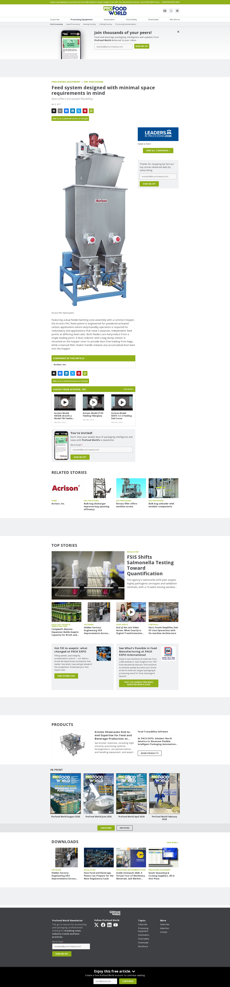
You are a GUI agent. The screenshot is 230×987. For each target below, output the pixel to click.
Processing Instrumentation (130, 870)
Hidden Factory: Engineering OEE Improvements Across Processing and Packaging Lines (98, 630)
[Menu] (177, 10)
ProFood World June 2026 (99, 816)
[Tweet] (78, 110)
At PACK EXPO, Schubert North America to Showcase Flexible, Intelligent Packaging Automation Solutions (157, 741)
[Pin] (85, 110)
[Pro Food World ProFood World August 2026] (65, 793)
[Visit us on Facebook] (103, 924)
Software (89, 624)
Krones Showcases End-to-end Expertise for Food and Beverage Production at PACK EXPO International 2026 (113, 735)
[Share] (66, 110)
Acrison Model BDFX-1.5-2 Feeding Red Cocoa (121, 416)
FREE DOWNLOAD (66, 676)
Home (54, 500)
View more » (129, 389)
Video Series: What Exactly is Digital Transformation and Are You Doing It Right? (129, 630)
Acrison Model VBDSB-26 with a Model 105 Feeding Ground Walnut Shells (64, 416)
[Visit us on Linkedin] (109, 924)
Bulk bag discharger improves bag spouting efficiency (96, 506)
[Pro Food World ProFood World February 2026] (164, 793)
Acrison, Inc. (60, 364)
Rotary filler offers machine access (126, 505)
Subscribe (106, 828)
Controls (153, 624)
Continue (127, 981)
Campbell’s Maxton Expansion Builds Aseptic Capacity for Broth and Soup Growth (65, 632)
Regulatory (133, 552)
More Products (149, 753)
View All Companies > (158, 150)
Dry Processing (93, 81)
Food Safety (122, 624)
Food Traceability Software (153, 731)
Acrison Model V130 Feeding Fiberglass (93, 414)
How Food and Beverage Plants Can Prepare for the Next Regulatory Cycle (99, 875)
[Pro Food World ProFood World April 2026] (131, 793)
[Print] (54, 110)
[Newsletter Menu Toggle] (164, 10)
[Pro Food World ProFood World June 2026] (98, 793)
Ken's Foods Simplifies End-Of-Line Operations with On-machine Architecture (163, 630)
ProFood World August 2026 (65, 816)
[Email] (60, 110)
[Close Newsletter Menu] (178, 31)
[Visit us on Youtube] (115, 924)
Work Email (76, 445)
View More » (173, 842)
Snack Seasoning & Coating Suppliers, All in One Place (162, 875)
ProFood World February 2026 (164, 818)
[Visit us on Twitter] (96, 924)
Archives (124, 828)
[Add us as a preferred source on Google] (91, 110)
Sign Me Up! (141, 46)
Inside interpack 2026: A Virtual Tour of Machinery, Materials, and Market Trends (130, 875)
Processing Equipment (66, 81)
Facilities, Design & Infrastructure (61, 625)
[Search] (171, 10)
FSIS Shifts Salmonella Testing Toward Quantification (150, 565)
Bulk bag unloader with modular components (161, 505)
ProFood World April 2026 (131, 816)
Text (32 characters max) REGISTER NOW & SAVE (138, 683)
